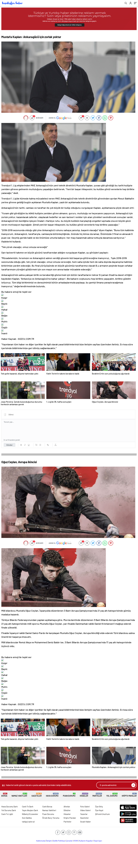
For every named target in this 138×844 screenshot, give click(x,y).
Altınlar (67, 806)
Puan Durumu (69, 795)
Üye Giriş (99, 806)
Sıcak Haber (85, 821)
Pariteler (97, 795)
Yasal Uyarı (98, 841)
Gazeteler (37, 795)
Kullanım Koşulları (86, 841)
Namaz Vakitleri (19, 795)
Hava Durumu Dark (9, 806)
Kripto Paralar (129, 795)
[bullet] (40, 445)
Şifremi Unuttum (102, 814)
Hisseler (84, 795)
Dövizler (67, 810)
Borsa (4, 795)
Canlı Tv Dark (27, 806)
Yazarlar (84, 814)
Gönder (9, 445)
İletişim (49, 841)
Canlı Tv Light (7, 814)
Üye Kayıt (99, 810)
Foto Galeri (85, 806)
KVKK (76, 841)
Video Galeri (85, 810)
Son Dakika (27, 818)
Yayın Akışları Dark (30, 810)
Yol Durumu (112, 795)
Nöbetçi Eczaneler (30, 814)
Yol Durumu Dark (8, 810)
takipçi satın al (28, 821)
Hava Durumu (52, 795)
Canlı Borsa (47, 806)
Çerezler (69, 841)
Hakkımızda (40, 841)
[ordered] (36, 445)
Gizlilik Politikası (59, 841)
